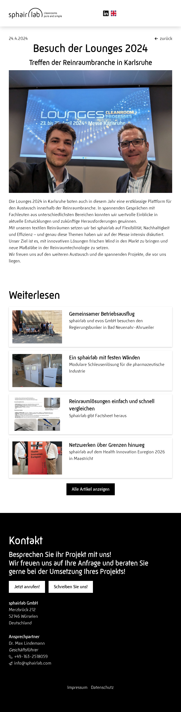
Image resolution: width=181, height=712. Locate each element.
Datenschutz (102, 687)
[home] (35, 13)
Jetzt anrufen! (27, 586)
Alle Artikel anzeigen (90, 489)
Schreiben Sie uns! (71, 586)
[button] (166, 13)
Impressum (77, 687)
